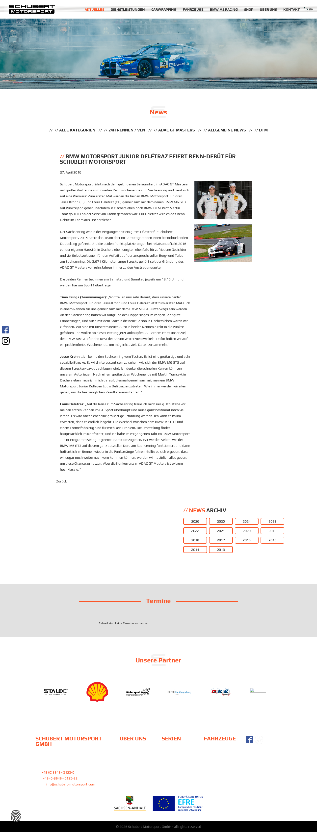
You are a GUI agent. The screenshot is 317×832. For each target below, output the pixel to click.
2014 (195, 550)
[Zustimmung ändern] (16, 816)
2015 (272, 540)
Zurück (61, 481)
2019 (272, 531)
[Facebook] (6, 329)
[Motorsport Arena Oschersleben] (138, 692)
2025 (221, 521)
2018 (195, 540)
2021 (221, 531)
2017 (221, 540)
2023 (272, 521)
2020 (247, 531)
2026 (195, 521)
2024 (247, 521)
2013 (221, 550)
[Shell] (97, 692)
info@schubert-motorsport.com (70, 784)
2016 (247, 540)
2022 (195, 531)
